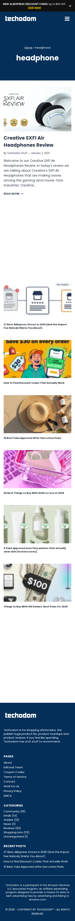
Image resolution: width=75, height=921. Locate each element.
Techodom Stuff (17, 153)
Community (12, 811)
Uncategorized (14, 836)
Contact (9, 781)
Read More (13, 193)
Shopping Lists (13, 832)
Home (28, 48)
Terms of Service (15, 777)
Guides (8, 820)
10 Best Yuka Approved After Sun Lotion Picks (32, 438)
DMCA (8, 796)
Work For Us (11, 786)
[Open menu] (67, 18)
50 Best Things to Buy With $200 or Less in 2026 (34, 493)
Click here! (34, 7)
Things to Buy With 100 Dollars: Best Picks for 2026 (36, 606)
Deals (7, 815)
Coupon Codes (14, 772)
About (8, 762)
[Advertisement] (37, 237)
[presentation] (37, 108)
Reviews (9, 828)
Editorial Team (13, 767)
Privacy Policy (12, 791)
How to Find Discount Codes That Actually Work (34, 382)
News (7, 824)
